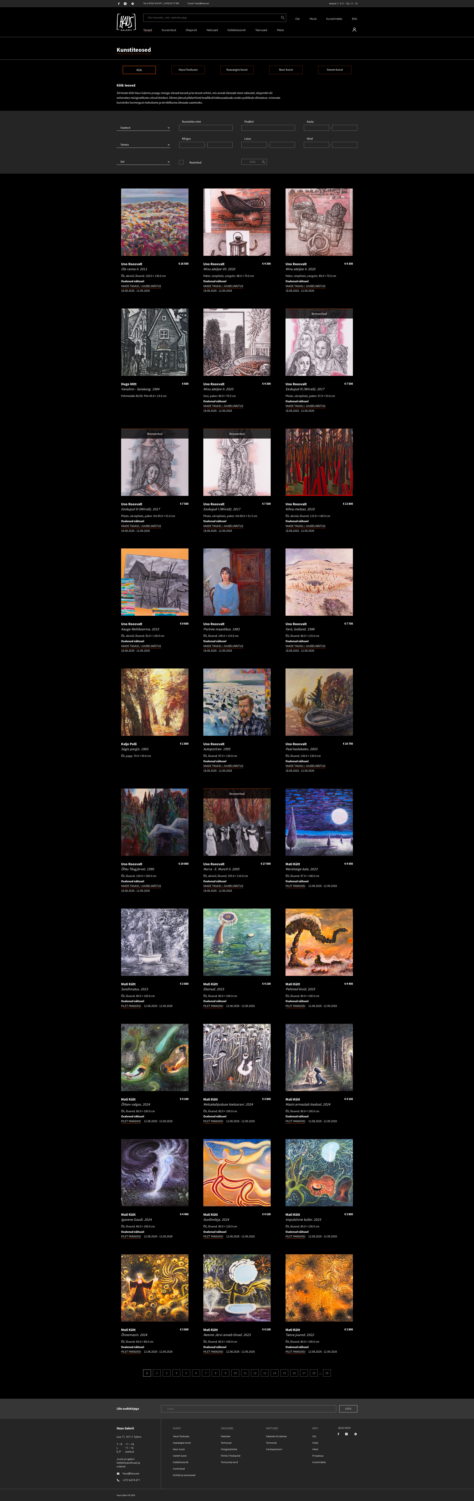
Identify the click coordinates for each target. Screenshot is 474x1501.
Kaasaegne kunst (237, 69)
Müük (313, 19)
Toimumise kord (229, 1462)
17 (304, 1373)
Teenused (261, 30)
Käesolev (226, 1436)
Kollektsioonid (237, 30)
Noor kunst (286, 69)
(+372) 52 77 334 (171, 3)
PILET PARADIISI (295, 886)
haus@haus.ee (202, 3)
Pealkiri (249, 121)
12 (254, 1373)
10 (235, 1373)
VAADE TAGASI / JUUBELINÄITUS (141, 286)
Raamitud (195, 162)
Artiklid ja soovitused (184, 1475)
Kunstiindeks (334, 19)
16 (294, 1373)
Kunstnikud (169, 30)
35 (327, 1373)
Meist (315, 1449)
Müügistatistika (229, 1449)
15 (284, 1373)
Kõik (139, 70)
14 (274, 1373)
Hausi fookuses (188, 69)
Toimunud (226, 1442)
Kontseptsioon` (274, 1449)
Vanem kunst (335, 69)
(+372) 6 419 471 (154, 3)
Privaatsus (317, 1455)
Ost (297, 19)
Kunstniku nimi (191, 121)
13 (264, 1373)
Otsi (253, 162)
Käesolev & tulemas (276, 1436)
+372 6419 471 (131, 1479)
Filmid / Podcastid (230, 1455)
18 (313, 1373)
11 (245, 1373)
